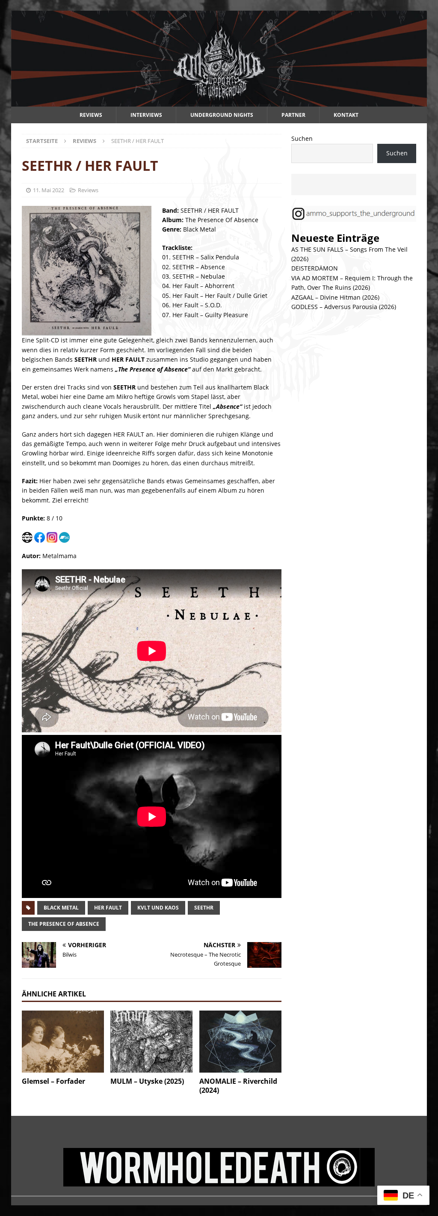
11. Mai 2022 (48, 190)
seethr (203, 907)
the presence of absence (63, 924)
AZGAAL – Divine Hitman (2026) (335, 297)
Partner (293, 115)
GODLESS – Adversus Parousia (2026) (343, 307)
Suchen (302, 138)
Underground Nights (221, 115)
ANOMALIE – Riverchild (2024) (238, 1085)
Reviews (91, 115)
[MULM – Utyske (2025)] (151, 1042)
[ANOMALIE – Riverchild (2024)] (240, 1042)
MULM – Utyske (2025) (147, 1081)
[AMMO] (219, 102)
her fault (108, 907)
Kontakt (346, 115)
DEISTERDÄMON (314, 268)
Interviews (146, 115)
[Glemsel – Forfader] (63, 1042)
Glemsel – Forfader (53, 1081)
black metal (61, 907)
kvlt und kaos (158, 907)
